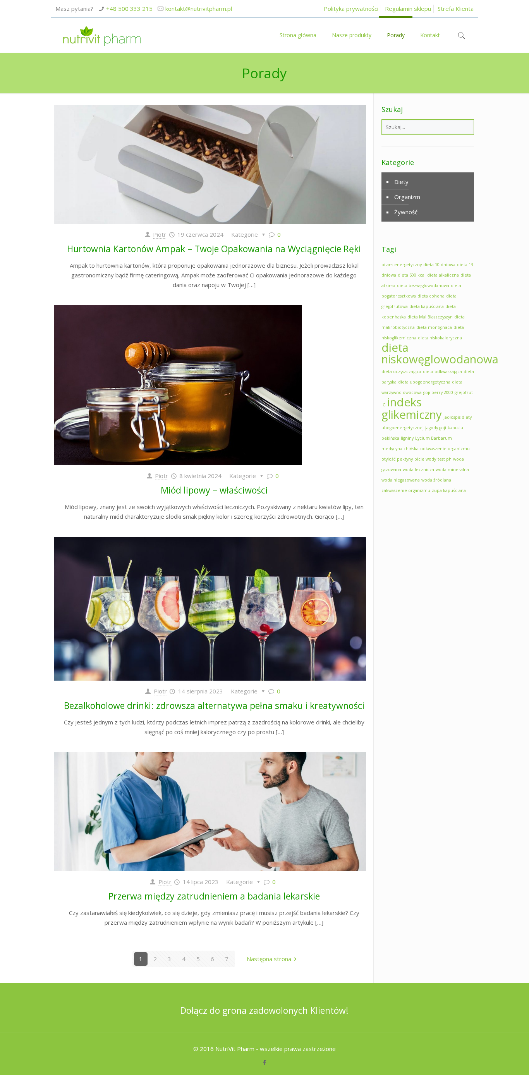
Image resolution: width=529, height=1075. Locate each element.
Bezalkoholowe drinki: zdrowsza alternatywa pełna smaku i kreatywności (214, 705)
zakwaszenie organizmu (405, 490)
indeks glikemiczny (411, 408)
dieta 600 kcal (412, 275)
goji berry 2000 (438, 392)
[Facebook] (264, 1062)
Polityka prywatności (351, 8)
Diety (401, 182)
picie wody (425, 459)
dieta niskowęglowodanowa (439, 353)
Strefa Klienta (456, 8)
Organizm (407, 197)
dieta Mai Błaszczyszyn (430, 317)
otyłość (388, 459)
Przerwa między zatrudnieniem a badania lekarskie (214, 896)
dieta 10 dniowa (439, 264)
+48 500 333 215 (129, 8)
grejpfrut (464, 392)
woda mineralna (452, 469)
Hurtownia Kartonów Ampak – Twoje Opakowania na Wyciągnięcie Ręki (214, 249)
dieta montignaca (434, 327)
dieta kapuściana (426, 306)
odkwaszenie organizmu (445, 448)
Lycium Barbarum (433, 438)
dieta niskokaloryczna (440, 338)
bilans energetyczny (401, 264)
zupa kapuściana (449, 490)
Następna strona (269, 959)
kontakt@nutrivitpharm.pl (198, 8)
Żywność (405, 212)
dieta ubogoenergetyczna (424, 382)
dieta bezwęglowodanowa (423, 285)
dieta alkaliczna (443, 275)
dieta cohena (431, 296)
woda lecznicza (418, 469)
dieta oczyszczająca (401, 371)
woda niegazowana (400, 480)
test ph (445, 459)
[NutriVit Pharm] (102, 35)
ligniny (407, 438)
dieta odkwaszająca (442, 371)
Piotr (159, 234)
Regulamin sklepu (408, 8)
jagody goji (435, 427)
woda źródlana (436, 480)
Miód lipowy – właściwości (214, 490)
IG (383, 405)
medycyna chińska (400, 448)
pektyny (405, 459)
